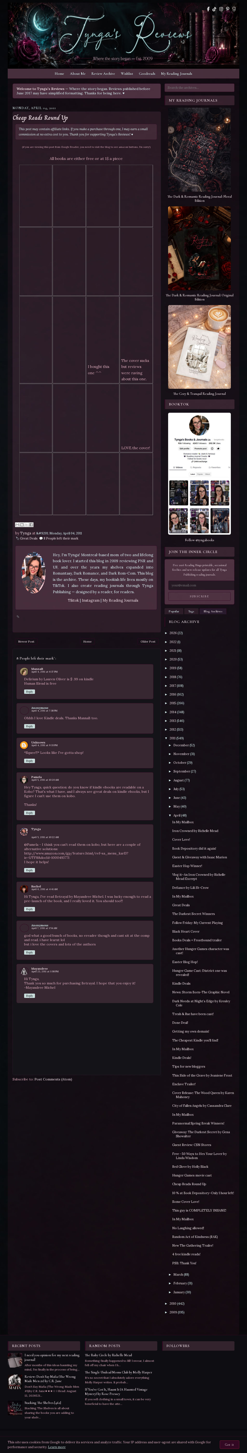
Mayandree (39, 968)
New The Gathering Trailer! (192, 1245)
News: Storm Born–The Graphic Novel (200, 992)
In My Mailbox (183, 822)
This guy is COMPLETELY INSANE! (199, 1210)
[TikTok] (214, 9)
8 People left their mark (61, 538)
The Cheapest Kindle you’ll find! (195, 1040)
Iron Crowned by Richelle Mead (195, 831)
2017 (173, 686)
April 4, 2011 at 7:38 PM (44, 710)
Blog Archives (213, 611)
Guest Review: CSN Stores (191, 1145)
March (178, 1275)
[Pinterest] (227, 9)
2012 (173, 729)
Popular (174, 611)
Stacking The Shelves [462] (43, 1403)
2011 (173, 738)
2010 (173, 1304)
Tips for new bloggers (188, 1066)
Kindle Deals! (181, 1058)
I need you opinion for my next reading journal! (52, 1357)
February (180, 1283)
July (176, 789)
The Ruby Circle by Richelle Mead (108, 1355)
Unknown (38, 742)
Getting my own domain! (190, 1031)
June (176, 798)
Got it (229, 1445)
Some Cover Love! (185, 1202)
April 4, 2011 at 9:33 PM (44, 745)
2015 (173, 703)
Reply (29, 691)
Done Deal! (180, 1023)
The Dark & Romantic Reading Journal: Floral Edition (199, 199)
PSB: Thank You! (184, 1263)
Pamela (36, 777)
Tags (191, 611)
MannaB (37, 669)
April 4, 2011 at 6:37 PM (44, 671)
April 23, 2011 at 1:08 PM (45, 971)
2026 (173, 633)
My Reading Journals (176, 73)
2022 (173, 642)
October (179, 763)
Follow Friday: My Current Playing (197, 923)
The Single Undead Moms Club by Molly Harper (118, 1372)
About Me (78, 73)
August (178, 780)
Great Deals (29, 538)
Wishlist (127, 73)
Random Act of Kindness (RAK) (195, 1237)
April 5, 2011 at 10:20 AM (45, 779)
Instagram (91, 600)
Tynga (36, 829)
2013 (173, 721)
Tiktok (74, 600)
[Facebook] (208, 9)
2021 (173, 651)
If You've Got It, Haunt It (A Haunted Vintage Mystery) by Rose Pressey (116, 1391)
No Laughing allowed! (188, 1228)
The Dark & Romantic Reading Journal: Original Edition (199, 297)
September (181, 771)
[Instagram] (221, 9)
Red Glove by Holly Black (190, 1167)
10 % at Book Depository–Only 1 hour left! (203, 1193)
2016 (173, 694)
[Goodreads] (234, 9)
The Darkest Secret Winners (193, 914)
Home (59, 73)
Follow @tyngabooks (199, 540)
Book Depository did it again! (194, 848)
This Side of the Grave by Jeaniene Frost (202, 1075)
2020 (173, 659)
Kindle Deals (181, 983)
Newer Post (26, 641)
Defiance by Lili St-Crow (190, 888)
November (181, 754)
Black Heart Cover (185, 931)
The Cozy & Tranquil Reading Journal (199, 394)
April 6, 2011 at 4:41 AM (44, 889)
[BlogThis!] (22, 524)
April (176, 815)
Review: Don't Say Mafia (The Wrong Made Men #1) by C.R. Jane (50, 1379)
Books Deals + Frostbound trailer (197, 940)
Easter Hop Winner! (187, 866)
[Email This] (17, 524)
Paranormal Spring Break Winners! (198, 1123)
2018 (173, 677)
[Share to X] (26, 524)
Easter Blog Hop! (185, 962)
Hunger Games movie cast (192, 1175)
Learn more (57, 1447)
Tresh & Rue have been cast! (193, 1014)
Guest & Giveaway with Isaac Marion (199, 857)
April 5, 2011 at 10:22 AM (45, 837)
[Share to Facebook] (31, 524)
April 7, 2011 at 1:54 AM (44, 928)
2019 (173, 668)
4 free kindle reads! (186, 1254)
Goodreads (147, 73)
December (181, 745)
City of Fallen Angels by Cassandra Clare (202, 1106)
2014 (173, 712)
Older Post (148, 641)
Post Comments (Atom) (53, 1079)
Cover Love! (181, 840)
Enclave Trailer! (184, 1084)
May (176, 806)
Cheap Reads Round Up (40, 117)
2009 (173, 1312)
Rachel (36, 886)
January (179, 1292)
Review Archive (103, 73)
